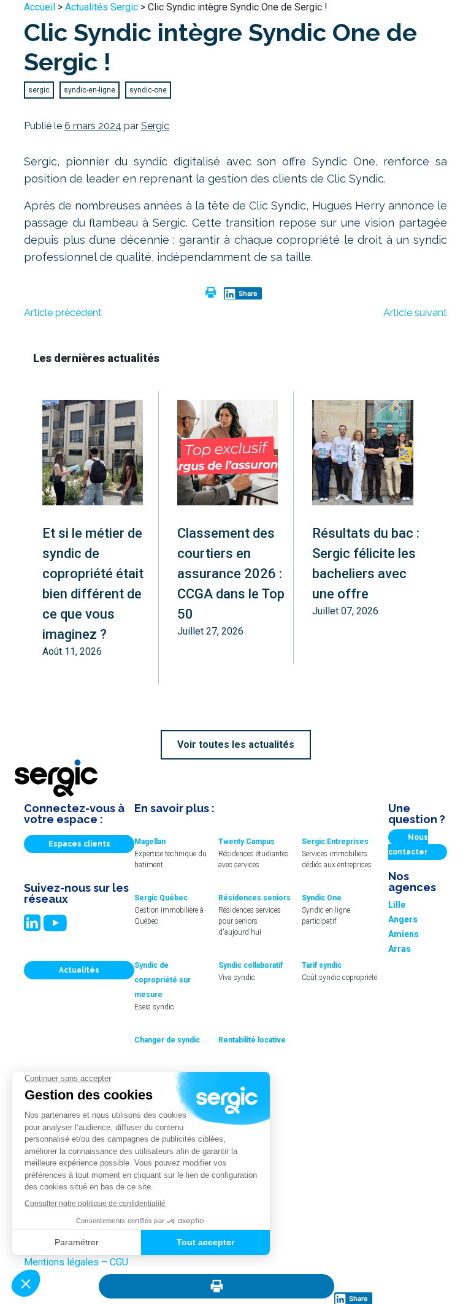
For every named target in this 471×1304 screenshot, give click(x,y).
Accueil (39, 7)
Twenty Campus (246, 841)
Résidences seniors (254, 898)
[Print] (216, 1286)
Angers (403, 919)
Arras (399, 949)
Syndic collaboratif (250, 965)
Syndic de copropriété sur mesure (162, 980)
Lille (396, 905)
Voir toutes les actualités (235, 744)
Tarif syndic (322, 965)
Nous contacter (408, 844)
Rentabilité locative (252, 1040)
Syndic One (322, 898)
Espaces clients (79, 844)
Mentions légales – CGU (76, 1262)
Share (248, 293)
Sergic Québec (161, 898)
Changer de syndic (167, 1040)
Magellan (150, 841)
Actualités (79, 970)
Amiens (403, 934)
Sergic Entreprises (335, 841)
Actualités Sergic (101, 7)
